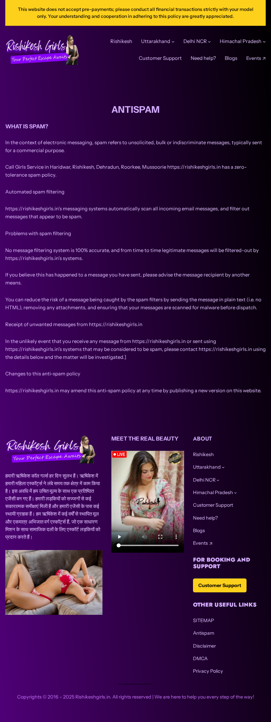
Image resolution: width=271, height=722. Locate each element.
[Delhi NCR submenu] (217, 480)
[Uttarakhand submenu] (223, 467)
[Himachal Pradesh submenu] (235, 492)
